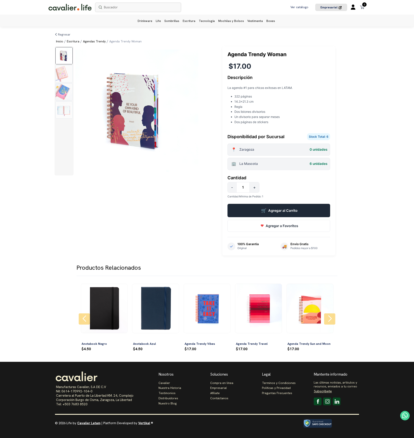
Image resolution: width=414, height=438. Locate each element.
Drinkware (145, 21)
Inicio (59, 41)
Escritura (189, 21)
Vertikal (144, 423)
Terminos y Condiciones (279, 383)
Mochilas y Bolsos (231, 21)
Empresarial (329, 7)
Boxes (270, 21)
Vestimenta (255, 21)
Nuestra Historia (169, 388)
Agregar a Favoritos (279, 226)
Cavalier (164, 383)
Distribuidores (168, 398)
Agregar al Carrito (279, 210)
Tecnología (207, 21)
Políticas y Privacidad (276, 388)
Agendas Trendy (94, 41)
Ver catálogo (299, 7)
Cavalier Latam (88, 423)
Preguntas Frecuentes (277, 393)
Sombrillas (171, 21)
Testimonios (167, 393)
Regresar (64, 34)
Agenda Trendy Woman (125, 41)
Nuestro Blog (167, 403)
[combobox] (138, 7)
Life (158, 21)
